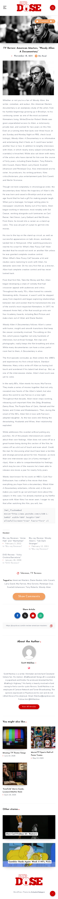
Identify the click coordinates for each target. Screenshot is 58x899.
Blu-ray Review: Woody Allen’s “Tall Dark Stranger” (40, 541)
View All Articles (29, 707)
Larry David (10, 583)
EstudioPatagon (38, 892)
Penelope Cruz (46, 583)
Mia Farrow (21, 583)
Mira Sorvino (33, 583)
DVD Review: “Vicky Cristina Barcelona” (12, 556)
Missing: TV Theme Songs (14, 753)
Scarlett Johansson (16, 587)
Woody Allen (45, 587)
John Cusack (49, 580)
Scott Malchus (27, 663)
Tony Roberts (32, 587)
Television (24, 573)
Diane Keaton (36, 580)
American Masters (21, 580)
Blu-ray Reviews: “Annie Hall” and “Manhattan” (14, 539)
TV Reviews (35, 573)
